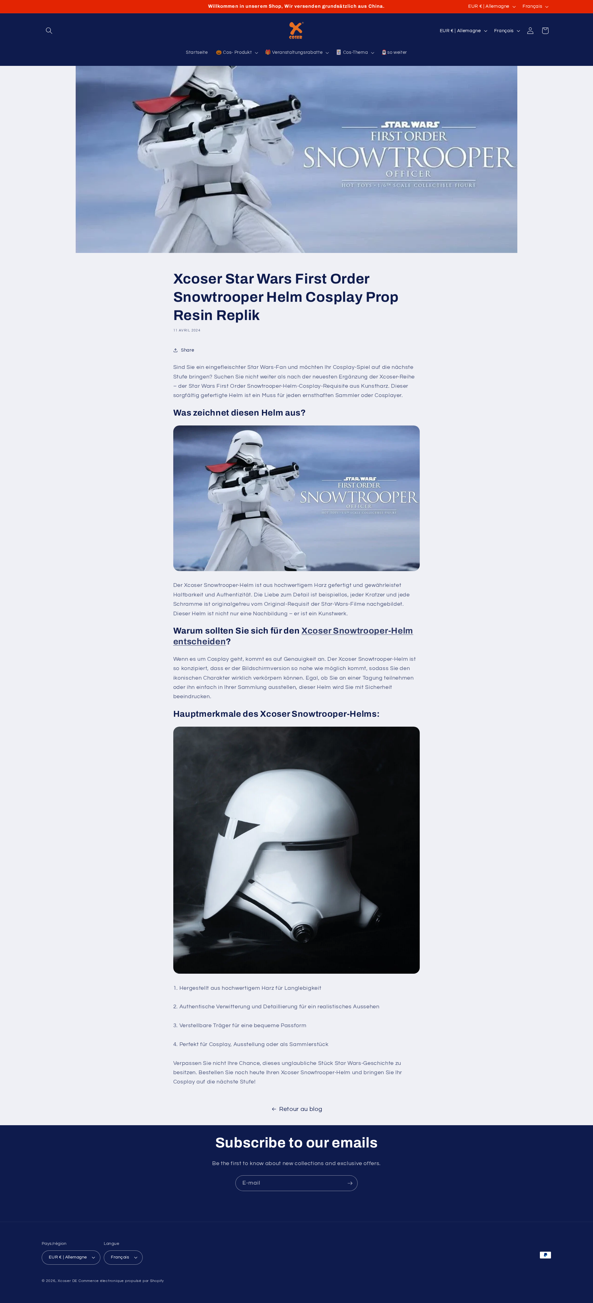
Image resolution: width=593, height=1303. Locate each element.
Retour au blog (300, 1109)
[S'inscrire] (350, 1183)
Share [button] (187, 350)
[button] (49, 30)
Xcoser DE (67, 1281)
